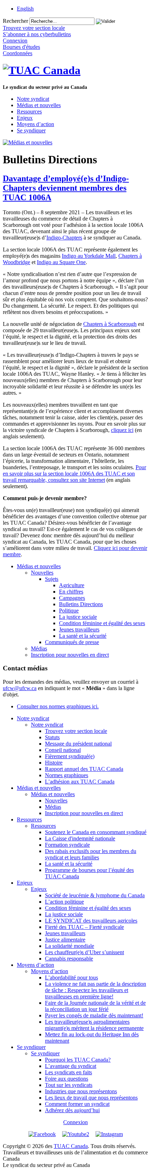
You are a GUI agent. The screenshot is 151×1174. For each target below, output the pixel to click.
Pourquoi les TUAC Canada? (78, 1060)
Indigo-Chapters (64, 238)
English (25, 9)
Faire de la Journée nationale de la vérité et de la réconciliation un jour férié (95, 1006)
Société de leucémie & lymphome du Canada (95, 895)
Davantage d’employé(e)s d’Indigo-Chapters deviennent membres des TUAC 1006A (66, 188)
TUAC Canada (71, 1146)
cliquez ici (122, 430)
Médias (39, 648)
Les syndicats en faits (68, 1072)
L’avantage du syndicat (70, 1066)
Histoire (54, 763)
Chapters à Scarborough (110, 324)
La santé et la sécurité (82, 636)
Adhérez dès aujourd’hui (72, 1110)
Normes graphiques (66, 775)
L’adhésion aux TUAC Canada (79, 782)
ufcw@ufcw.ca (20, 688)
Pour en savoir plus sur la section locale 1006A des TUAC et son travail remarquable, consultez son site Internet (74, 473)
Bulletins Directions (81, 604)
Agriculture (71, 585)
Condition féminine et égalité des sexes (102, 623)
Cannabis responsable (69, 959)
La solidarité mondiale (69, 946)
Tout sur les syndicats (68, 1085)
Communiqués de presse (72, 642)
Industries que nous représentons (81, 1091)
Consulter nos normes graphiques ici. (58, 706)
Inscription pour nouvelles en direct (70, 655)
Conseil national (63, 750)
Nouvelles (42, 573)
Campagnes (72, 598)
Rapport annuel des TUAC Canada (84, 769)
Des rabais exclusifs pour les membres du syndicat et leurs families (90, 854)
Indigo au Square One (61, 262)
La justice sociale (78, 617)
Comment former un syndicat (77, 1104)
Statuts (52, 737)
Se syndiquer (31, 130)
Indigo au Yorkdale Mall (89, 256)
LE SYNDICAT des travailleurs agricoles (91, 921)
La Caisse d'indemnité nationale (80, 838)
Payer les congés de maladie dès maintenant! (94, 1015)
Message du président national (78, 744)
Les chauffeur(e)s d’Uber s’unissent (84, 952)
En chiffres (71, 592)
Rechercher (15, 21)
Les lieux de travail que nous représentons (91, 1098)
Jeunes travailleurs (79, 629)
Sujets (51, 579)
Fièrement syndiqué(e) (69, 756)
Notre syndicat (33, 99)
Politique (69, 611)
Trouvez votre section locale (76, 731)
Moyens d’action (35, 124)
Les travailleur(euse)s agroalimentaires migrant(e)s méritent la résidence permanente (94, 1025)
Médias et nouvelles (39, 105)
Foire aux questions (66, 1079)
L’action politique (64, 902)
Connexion (75, 1122)
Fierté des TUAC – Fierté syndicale (84, 927)
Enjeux (25, 118)
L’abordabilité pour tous (71, 977)
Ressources (29, 111)
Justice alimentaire (65, 940)
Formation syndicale (67, 845)
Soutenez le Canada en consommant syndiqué (95, 832)
